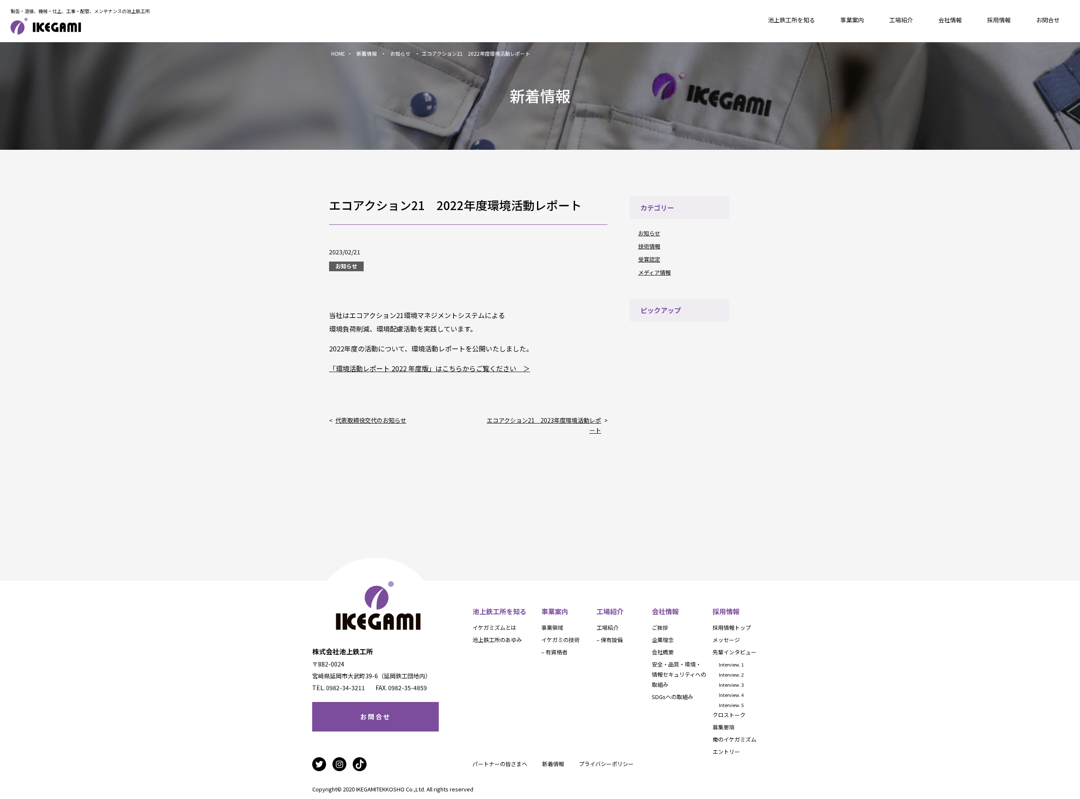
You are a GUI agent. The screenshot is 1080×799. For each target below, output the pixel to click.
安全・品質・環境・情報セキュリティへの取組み (679, 674)
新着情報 (553, 764)
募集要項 (723, 727)
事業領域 (552, 628)
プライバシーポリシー (606, 764)
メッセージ (726, 640)
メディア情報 (654, 272)
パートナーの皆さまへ (499, 764)
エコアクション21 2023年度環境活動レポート (544, 425)
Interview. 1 (731, 664)
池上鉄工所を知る (791, 20)
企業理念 (663, 640)
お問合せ (1048, 20)
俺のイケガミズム (734, 739)
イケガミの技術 (560, 640)
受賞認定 (649, 259)
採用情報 (999, 20)
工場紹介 (901, 20)
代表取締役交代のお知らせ (370, 420)
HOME (338, 53)
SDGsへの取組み (672, 697)
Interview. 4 (731, 694)
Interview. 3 (731, 684)
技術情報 (649, 246)
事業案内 (852, 20)
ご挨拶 (660, 628)
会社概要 (663, 652)
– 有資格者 (554, 652)
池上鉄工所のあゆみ (497, 640)
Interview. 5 (731, 705)
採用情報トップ (732, 628)
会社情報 (950, 20)
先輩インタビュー (734, 652)
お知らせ (649, 233)
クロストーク (729, 715)
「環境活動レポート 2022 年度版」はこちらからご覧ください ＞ (429, 368)
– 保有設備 (610, 640)
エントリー (726, 752)
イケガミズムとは (494, 628)
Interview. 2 (731, 674)
